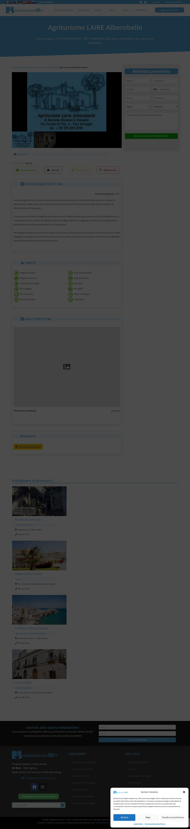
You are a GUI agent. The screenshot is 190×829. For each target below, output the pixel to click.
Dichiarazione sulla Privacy (155, 824)
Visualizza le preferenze (173, 817)
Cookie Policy (138, 824)
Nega (147, 817)
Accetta (124, 817)
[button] (184, 792)
